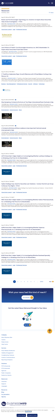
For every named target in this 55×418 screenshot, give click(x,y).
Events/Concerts (14, 110)
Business (3, 84)
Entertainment (5, 110)
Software (35, 84)
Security (30, 84)
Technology (42, 84)
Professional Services (21, 29)
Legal (14, 29)
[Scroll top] (49, 331)
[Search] (48, 3)
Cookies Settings (21, 415)
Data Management (11, 84)
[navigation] (52, 3)
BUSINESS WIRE (11, 23)
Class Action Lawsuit (6, 29)
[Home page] (7, 3)
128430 (41, 281)
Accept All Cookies (32, 415)
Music (20, 110)
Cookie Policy (28, 411)
